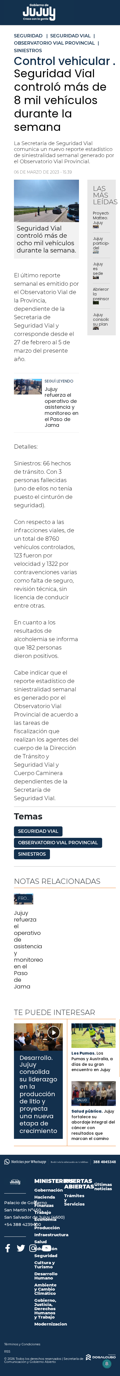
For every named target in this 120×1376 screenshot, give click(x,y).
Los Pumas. (83, 1053)
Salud (82, 1100)
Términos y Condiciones (22, 1344)
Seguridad (45, 1255)
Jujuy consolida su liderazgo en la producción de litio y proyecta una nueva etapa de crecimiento (38, 1097)
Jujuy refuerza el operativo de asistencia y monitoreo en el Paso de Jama (61, 407)
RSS (7, 1351)
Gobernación (48, 1190)
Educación (45, 1248)
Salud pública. (87, 1111)
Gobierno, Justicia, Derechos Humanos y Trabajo (45, 1309)
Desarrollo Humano (45, 1276)
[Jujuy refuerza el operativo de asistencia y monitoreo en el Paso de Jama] (28, 389)
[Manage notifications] (106, 1363)
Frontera (29, 898)
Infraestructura (51, 1234)
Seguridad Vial (38, 831)
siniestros (32, 854)
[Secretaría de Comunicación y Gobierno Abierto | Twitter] (20, 1247)
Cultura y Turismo (44, 1264)
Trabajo (42, 1212)
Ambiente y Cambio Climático (45, 1289)
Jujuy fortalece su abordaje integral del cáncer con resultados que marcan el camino (93, 1124)
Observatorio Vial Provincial (58, 842)
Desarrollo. (36, 1057)
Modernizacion (50, 1324)
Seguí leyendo (59, 381)
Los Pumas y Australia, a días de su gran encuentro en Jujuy (92, 1061)
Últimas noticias (103, 1186)
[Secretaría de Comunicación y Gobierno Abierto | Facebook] (7, 1247)
